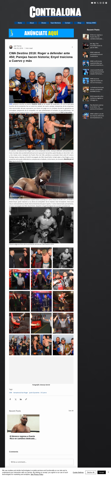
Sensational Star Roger (20, 392)
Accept (101, 472)
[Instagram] (100, 3)
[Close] (108, 472)
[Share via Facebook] (10, 399)
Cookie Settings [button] (78, 472)
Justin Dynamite (34, 392)
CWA (10, 392)
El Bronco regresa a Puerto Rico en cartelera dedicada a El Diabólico (23, 437)
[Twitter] (98, 3)
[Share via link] (26, 399)
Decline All (90, 472)
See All (71, 411)
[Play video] (41, 180)
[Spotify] (106, 3)
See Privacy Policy (37, 474)
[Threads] (103, 3)
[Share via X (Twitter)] (15, 399)
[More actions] (72, 47)
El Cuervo (44, 392)
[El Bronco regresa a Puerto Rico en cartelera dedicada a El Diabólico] (23, 424)
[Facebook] (95, 3)
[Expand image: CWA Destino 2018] (19, 257)
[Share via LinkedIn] (21, 399)
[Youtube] (92, 3)
